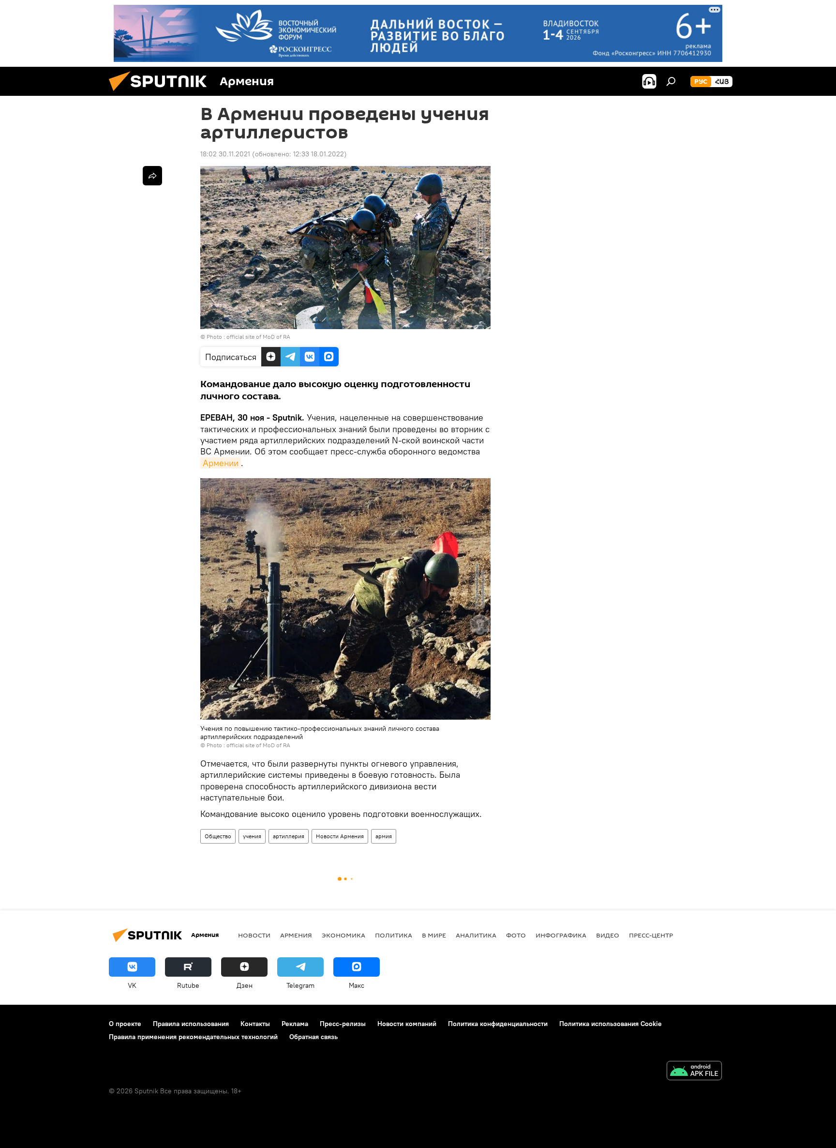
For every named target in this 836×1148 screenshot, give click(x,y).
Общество (218, 836)
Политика (393, 935)
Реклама (295, 1023)
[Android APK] (694, 1072)
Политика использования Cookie (610, 1023)
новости (254, 935)
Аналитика (476, 935)
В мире (434, 935)
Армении (221, 462)
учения (252, 836)
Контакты (255, 1023)
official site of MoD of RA (258, 336)
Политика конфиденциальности (498, 1023)
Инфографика (561, 935)
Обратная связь (313, 1036)
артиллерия (288, 836)
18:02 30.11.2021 (225, 154)
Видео (607, 935)
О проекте (125, 1023)
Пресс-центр (651, 935)
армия (383, 836)
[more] (152, 175)
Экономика (343, 935)
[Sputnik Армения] (162, 93)
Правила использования (191, 1023)
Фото (516, 935)
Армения (296, 935)
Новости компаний (406, 1023)
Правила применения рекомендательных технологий (193, 1036)
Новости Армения (340, 836)
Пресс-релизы (343, 1023)
